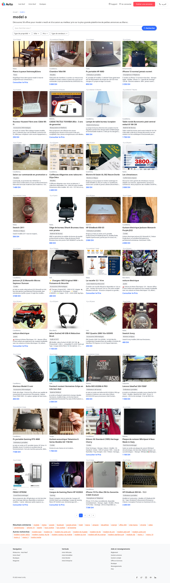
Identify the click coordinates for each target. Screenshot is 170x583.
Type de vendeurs (58, 33)
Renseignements (116, 566)
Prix (44, 33)
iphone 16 (31, 527)
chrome (143, 525)
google (51, 525)
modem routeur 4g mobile (62, 534)
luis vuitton (61, 527)
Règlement (114, 552)
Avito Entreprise (67, 561)
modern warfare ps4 (116, 534)
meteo (44, 525)
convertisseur (19, 527)
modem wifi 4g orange (97, 534)
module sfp (130, 534)
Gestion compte (116, 558)
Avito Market (66, 558)
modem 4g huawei (80, 532)
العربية (164, 4)
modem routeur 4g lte (40, 534)
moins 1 (141, 534)
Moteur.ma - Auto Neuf (20, 552)
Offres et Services (116, 561)
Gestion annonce (116, 555)
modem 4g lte (95, 532)
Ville (35, 33)
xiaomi (39, 527)
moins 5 (25, 537)
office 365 (123, 525)
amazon (96, 525)
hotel (81, 525)
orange (114, 525)
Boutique (114, 563)
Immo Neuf (32, 4)
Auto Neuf (21, 4)
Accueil (15, 12)
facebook (60, 525)
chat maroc (133, 525)
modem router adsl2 (22, 534)
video (150, 525)
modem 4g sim (109, 532)
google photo (71, 525)
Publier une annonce (144, 4)
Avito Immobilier (67, 555)
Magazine (16, 561)
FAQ (112, 569)
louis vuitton (49, 527)
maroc (87, 525)
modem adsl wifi (123, 532)
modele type (37, 532)
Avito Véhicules (67, 552)
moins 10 (149, 534)
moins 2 (17, 537)
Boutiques (43, 4)
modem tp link (80, 534)
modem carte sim (139, 532)
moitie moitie (36, 537)
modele (36, 525)
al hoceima (72, 527)
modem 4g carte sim (63, 532)
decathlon (105, 525)
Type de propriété (21, 33)
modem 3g (48, 532)
